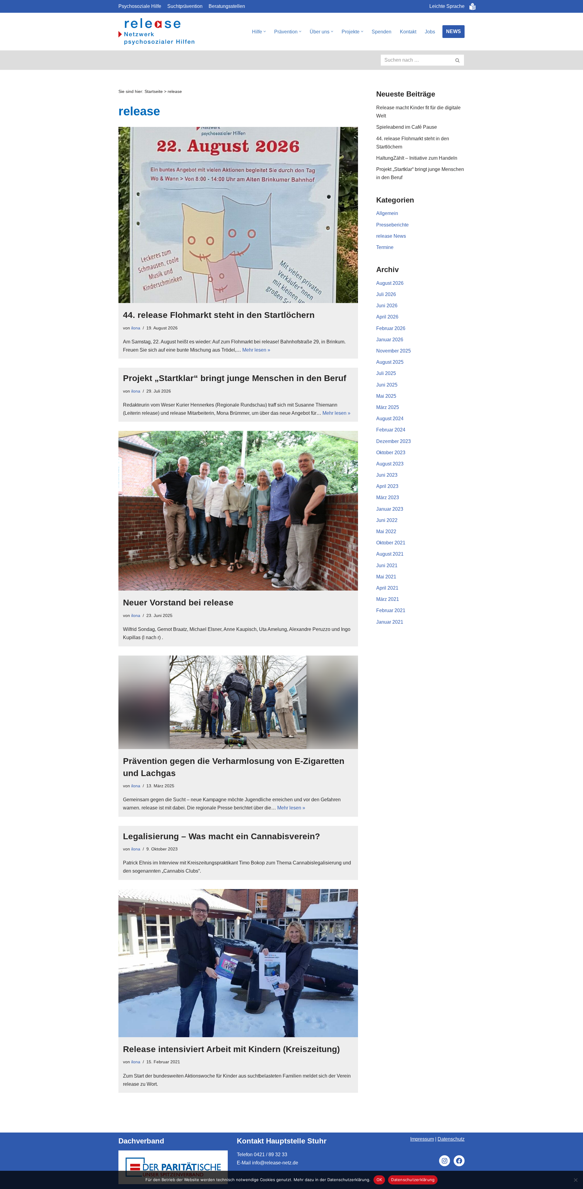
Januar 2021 (389, 622)
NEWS (453, 31)
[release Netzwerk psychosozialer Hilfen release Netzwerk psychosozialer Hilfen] (156, 31)
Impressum (422, 1139)
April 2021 (387, 588)
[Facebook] (459, 1160)
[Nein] (575, 1180)
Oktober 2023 (390, 452)
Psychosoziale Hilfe (139, 6)
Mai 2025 (386, 396)
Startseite (154, 91)
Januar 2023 (389, 509)
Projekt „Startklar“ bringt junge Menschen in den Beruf (234, 378)
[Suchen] (458, 60)
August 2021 (390, 554)
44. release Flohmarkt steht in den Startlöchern (219, 315)
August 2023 (390, 463)
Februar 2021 (390, 610)
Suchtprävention (185, 6)
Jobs (430, 31)
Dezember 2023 (393, 441)
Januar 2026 (389, 339)
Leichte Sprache (447, 6)
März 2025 (387, 407)
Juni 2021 (386, 565)
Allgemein (387, 213)
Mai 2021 (386, 576)
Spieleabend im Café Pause (406, 127)
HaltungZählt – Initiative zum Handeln (416, 158)
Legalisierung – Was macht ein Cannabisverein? (221, 836)
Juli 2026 (386, 294)
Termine (385, 247)
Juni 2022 (386, 520)
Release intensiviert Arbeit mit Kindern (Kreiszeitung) (231, 1049)
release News (391, 236)
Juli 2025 (386, 373)
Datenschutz (451, 1139)
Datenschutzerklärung (413, 1179)
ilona (135, 327)
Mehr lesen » (256, 350)
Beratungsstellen (227, 6)
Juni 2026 (386, 305)
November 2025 (393, 350)
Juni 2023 (386, 475)
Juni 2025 (386, 384)
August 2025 (390, 362)
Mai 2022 (386, 531)
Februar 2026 (390, 328)
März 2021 (387, 599)
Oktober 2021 (390, 542)
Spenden (381, 31)
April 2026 (387, 316)
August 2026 (390, 283)
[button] (265, 31)
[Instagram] (444, 1160)
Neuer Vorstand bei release (178, 602)
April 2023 (387, 486)
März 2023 (387, 497)
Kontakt (408, 31)
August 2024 (390, 418)
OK (379, 1179)
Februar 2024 (390, 429)
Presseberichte (392, 224)
